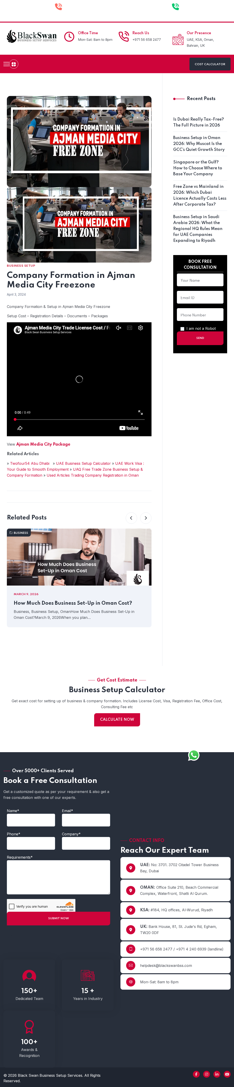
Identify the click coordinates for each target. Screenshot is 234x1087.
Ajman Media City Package (43, 444)
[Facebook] (196, 1074)
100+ (29, 1042)
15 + (88, 991)
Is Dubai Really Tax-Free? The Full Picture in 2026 (198, 122)
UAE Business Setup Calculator (84, 463)
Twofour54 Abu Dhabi (30, 463)
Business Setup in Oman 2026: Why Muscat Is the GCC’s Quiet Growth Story (199, 144)
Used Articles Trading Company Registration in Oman (93, 475)
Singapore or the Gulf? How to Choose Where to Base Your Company (197, 168)
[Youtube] (227, 1074)
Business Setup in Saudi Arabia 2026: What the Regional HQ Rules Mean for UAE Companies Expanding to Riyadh (197, 229)
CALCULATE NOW (117, 720)
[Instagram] (206, 1074)
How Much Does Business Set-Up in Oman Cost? (73, 603)
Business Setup (21, 265)
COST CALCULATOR (210, 64)
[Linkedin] (216, 1074)
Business (21, 533)
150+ (29, 991)
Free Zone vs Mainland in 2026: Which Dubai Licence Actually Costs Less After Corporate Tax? (199, 196)
